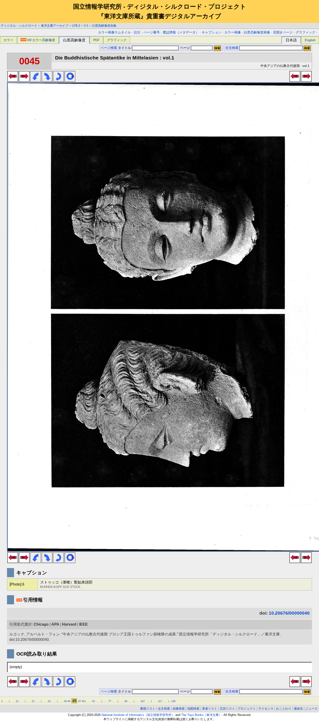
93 (125, 701)
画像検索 (179, 708)
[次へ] (24, 80)
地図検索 (193, 708)
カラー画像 (232, 32)
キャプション (211, 32)
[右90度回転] (47, 80)
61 (93, 701)
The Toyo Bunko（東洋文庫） (201, 715)
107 (143, 701)
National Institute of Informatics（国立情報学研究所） (138, 715)
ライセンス (265, 708)
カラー (8, 40)
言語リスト (227, 708)
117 (160, 701)
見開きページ (283, 32)
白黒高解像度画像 (104, 25)
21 (33, 701)
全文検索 (231, 48)
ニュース (311, 708)
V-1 (86, 25)
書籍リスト (147, 708)
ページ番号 (151, 32)
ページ (185, 48)
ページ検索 (109, 48)
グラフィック (305, 32)
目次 (137, 32)
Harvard (69, 624)
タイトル (125, 48)
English (310, 40)
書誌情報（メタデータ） (181, 32)
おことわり (283, 708)
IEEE (83, 624)
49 (83, 701)
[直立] (69, 80)
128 (173, 701)
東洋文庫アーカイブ (54, 25)
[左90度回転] (35, 80)
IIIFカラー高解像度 (41, 40)
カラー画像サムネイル (114, 32)
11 (17, 701)
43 (65, 701)
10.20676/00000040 (289, 613)
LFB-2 (76, 25)
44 (68, 701)
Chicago (41, 624)
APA (55, 624)
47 (79, 701)
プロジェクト (246, 708)
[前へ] (12, 80)
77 (109, 701)
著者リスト (209, 708)
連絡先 (298, 708)
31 (49, 701)
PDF (96, 40)
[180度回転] (58, 80)
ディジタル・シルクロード (19, 25)
